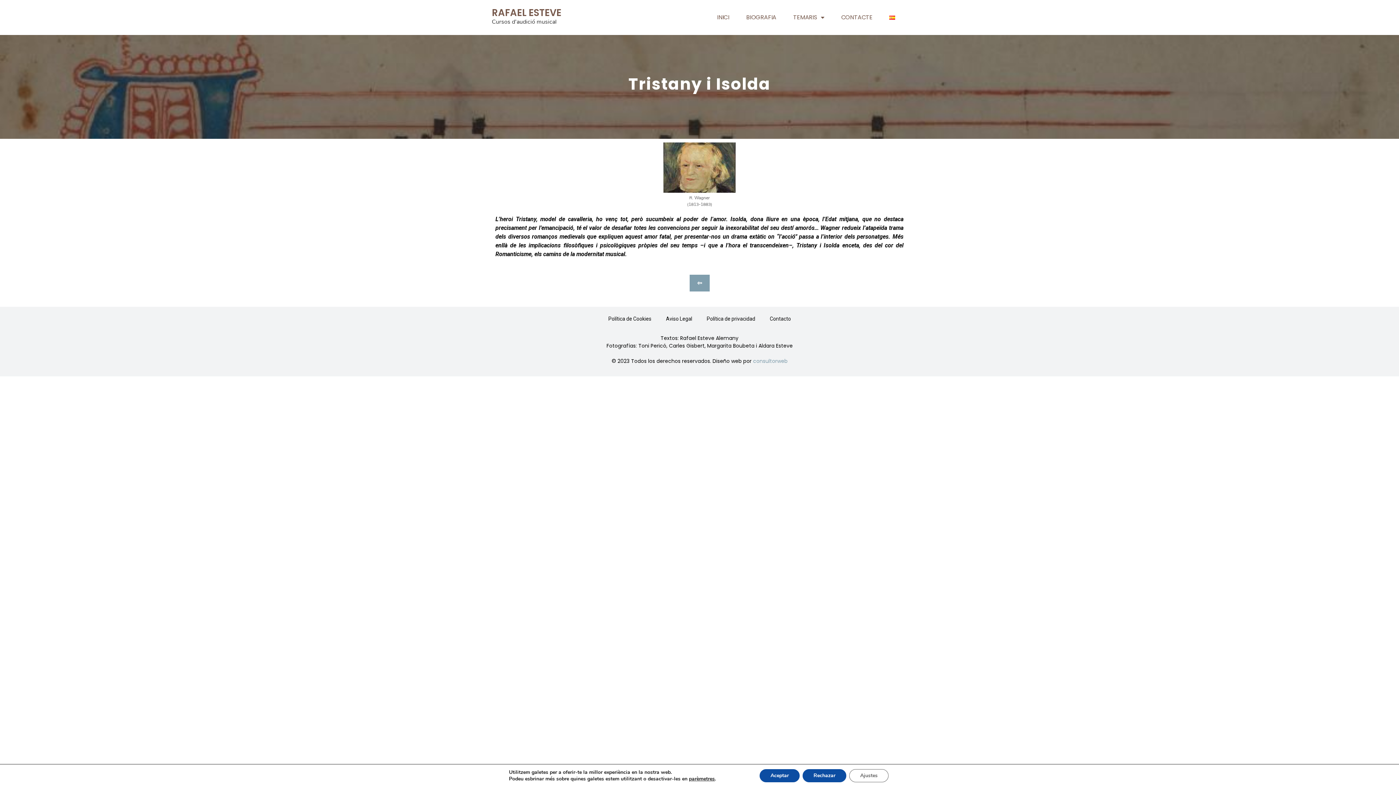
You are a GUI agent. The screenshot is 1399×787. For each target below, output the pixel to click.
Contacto (780, 319)
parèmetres (702, 779)
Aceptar (780, 775)
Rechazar (824, 775)
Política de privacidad (731, 319)
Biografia (761, 17)
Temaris (805, 17)
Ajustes (869, 775)
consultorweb (770, 361)
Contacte (857, 17)
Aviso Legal (679, 319)
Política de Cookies (629, 319)
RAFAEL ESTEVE (526, 12)
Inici (723, 17)
